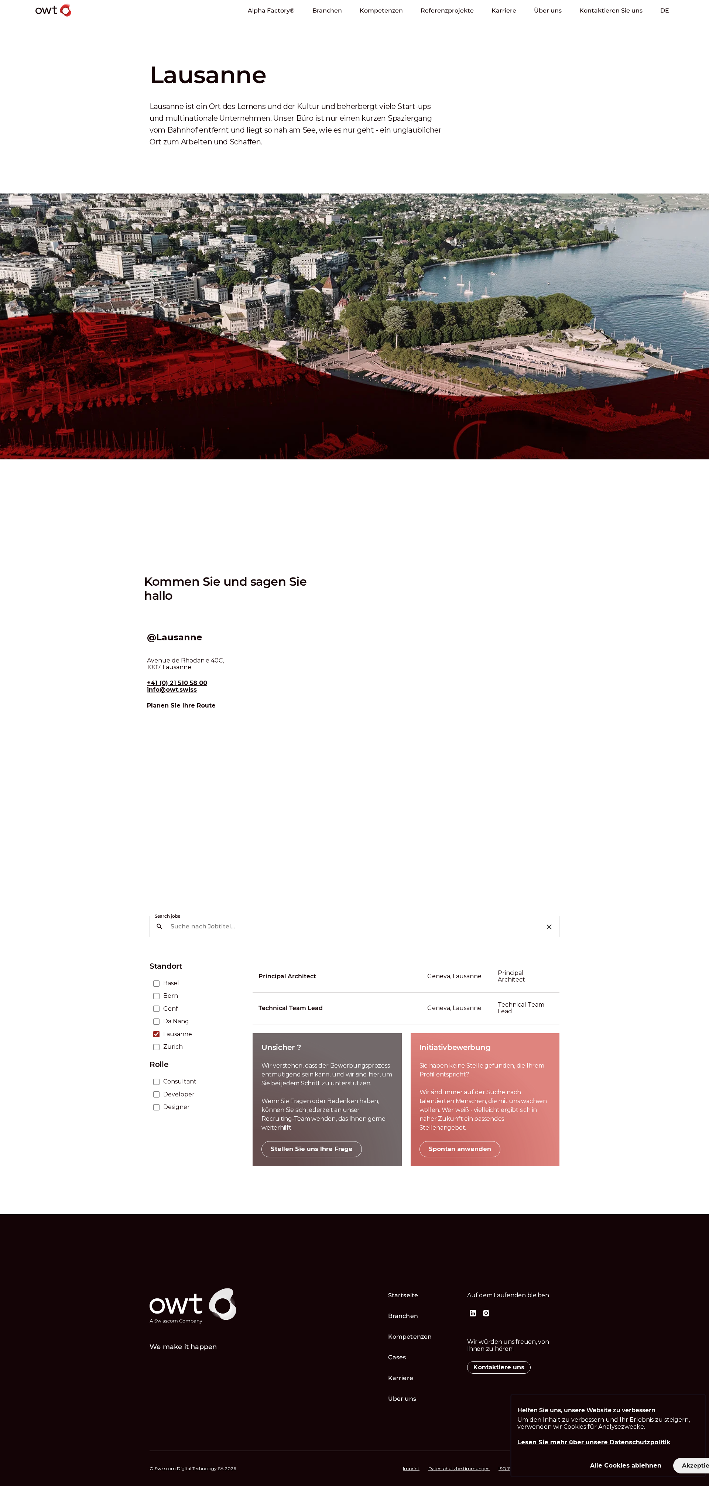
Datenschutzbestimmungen (459, 1468)
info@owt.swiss (172, 689)
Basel (171, 983)
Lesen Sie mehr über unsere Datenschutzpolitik (593, 1442)
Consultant (179, 1081)
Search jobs (167, 916)
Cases (397, 1357)
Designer (176, 1107)
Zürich (173, 1047)
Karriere (503, 10)
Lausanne (177, 1034)
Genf (170, 1009)
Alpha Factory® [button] (271, 10)
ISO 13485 (509, 1468)
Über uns (548, 10)
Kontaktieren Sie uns (611, 10)
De (664, 10)
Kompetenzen (381, 10)
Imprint (411, 1468)
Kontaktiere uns (498, 1367)
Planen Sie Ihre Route (181, 705)
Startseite (403, 1295)
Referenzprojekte (447, 10)
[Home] (74, 17)
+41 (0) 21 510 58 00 (177, 683)
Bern (170, 996)
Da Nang (176, 1021)
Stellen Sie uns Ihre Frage (312, 1149)
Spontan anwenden (460, 1149)
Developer (179, 1094)
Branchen (327, 10)
